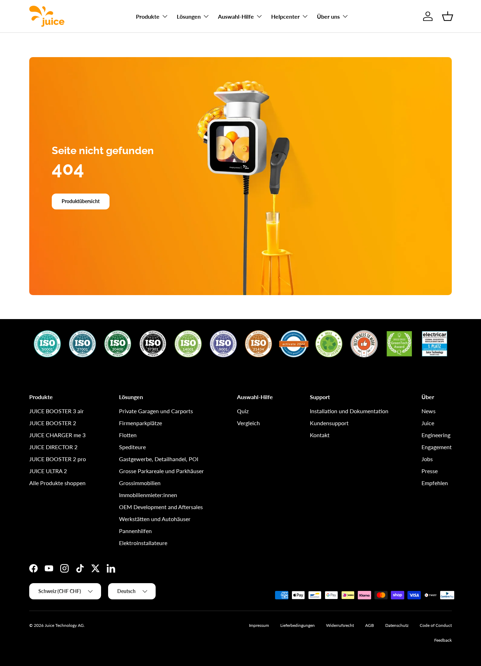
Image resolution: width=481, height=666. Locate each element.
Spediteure (132, 447)
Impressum (259, 625)
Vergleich (248, 423)
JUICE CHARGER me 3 (57, 435)
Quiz (243, 411)
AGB (369, 625)
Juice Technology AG (64, 625)
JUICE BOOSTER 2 (52, 423)
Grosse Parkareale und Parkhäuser (161, 471)
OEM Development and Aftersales (161, 506)
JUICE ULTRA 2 (48, 471)
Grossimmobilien (140, 482)
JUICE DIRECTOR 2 (53, 447)
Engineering (435, 435)
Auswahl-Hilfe (236, 16)
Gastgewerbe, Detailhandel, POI (158, 459)
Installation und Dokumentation (349, 411)
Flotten (128, 435)
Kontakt (320, 435)
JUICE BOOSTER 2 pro (57, 459)
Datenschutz (396, 625)
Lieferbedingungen (297, 625)
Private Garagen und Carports (156, 411)
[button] (447, 16)
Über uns (328, 16)
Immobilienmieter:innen (148, 494)
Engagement (436, 447)
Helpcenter (285, 16)
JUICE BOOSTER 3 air (56, 411)
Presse (429, 471)
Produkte (148, 16)
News (428, 411)
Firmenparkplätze (140, 423)
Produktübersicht (81, 201)
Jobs (427, 459)
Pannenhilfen (135, 530)
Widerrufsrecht (340, 625)
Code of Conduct (436, 625)
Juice (427, 423)
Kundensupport (329, 423)
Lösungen (189, 16)
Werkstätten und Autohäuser (154, 518)
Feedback (443, 640)
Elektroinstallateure (143, 542)
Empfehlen (434, 482)
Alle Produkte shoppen (57, 482)
